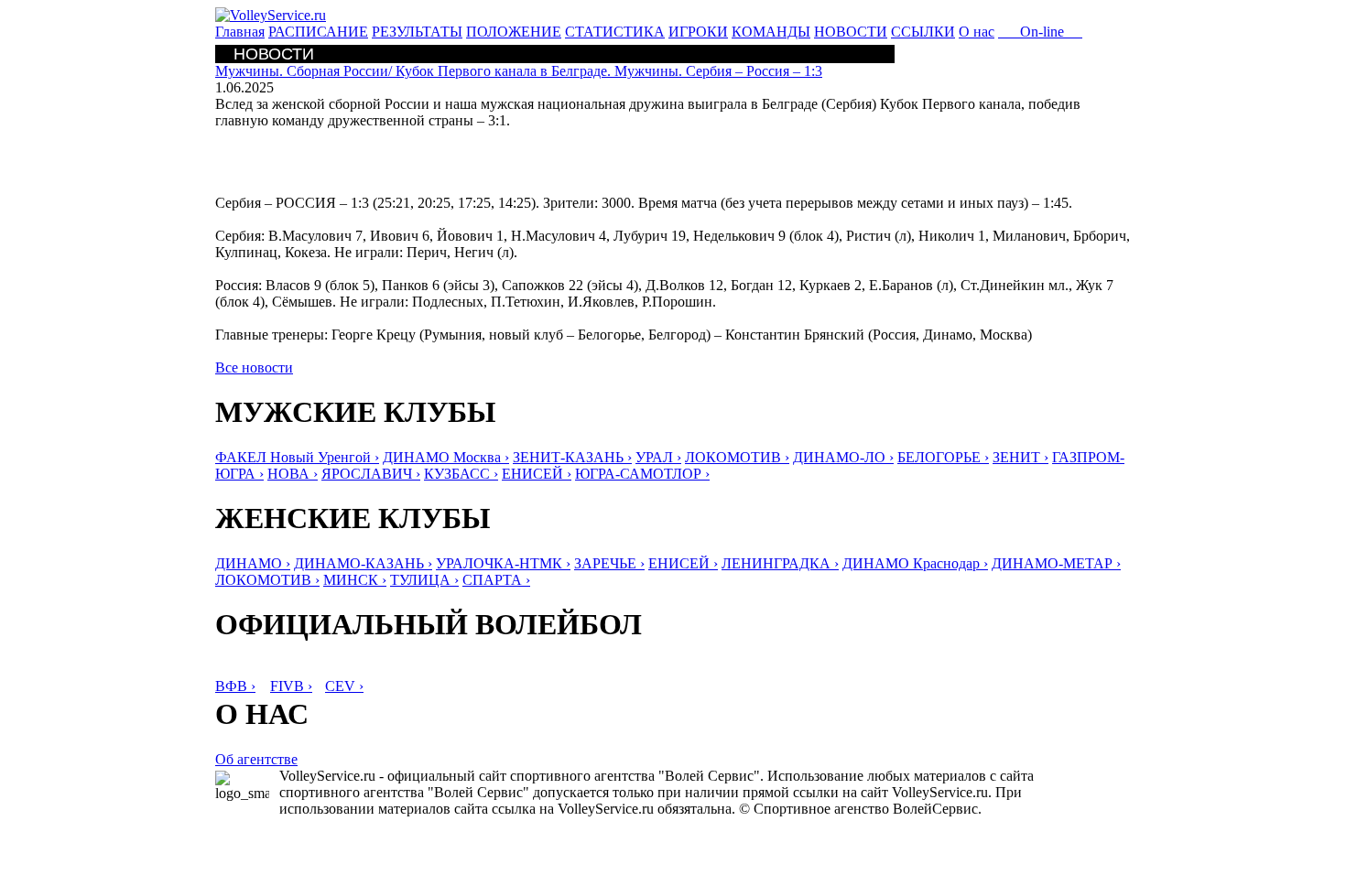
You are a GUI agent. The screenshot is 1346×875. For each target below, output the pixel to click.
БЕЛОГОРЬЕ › (943, 457)
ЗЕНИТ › (1020, 457)
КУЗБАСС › (461, 473)
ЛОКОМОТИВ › (737, 457)
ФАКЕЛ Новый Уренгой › (297, 457)
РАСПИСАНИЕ (318, 31)
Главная (240, 31)
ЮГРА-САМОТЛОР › (642, 473)
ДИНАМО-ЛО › (843, 457)
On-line (1040, 31)
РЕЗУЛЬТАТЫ (417, 31)
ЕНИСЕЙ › (536, 473)
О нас (976, 31)
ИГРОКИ (698, 31)
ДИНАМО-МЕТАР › (1056, 563)
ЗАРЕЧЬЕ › (609, 563)
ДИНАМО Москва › (446, 457)
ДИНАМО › (252, 563)
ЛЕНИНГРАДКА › (780, 563)
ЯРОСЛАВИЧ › (370, 473)
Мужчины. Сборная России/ (518, 71)
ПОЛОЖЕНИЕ (513, 31)
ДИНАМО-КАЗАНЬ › (363, 563)
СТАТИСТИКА (615, 31)
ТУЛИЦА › (424, 580)
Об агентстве (256, 759)
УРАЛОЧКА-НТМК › (503, 563)
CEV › (344, 686)
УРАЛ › (658, 457)
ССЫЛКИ (923, 31)
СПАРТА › (496, 580)
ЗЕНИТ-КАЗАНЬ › (572, 457)
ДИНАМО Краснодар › (915, 563)
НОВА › (292, 473)
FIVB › (291, 686)
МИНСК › (354, 580)
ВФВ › (235, 686)
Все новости (254, 367)
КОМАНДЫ (771, 31)
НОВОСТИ (850, 31)
